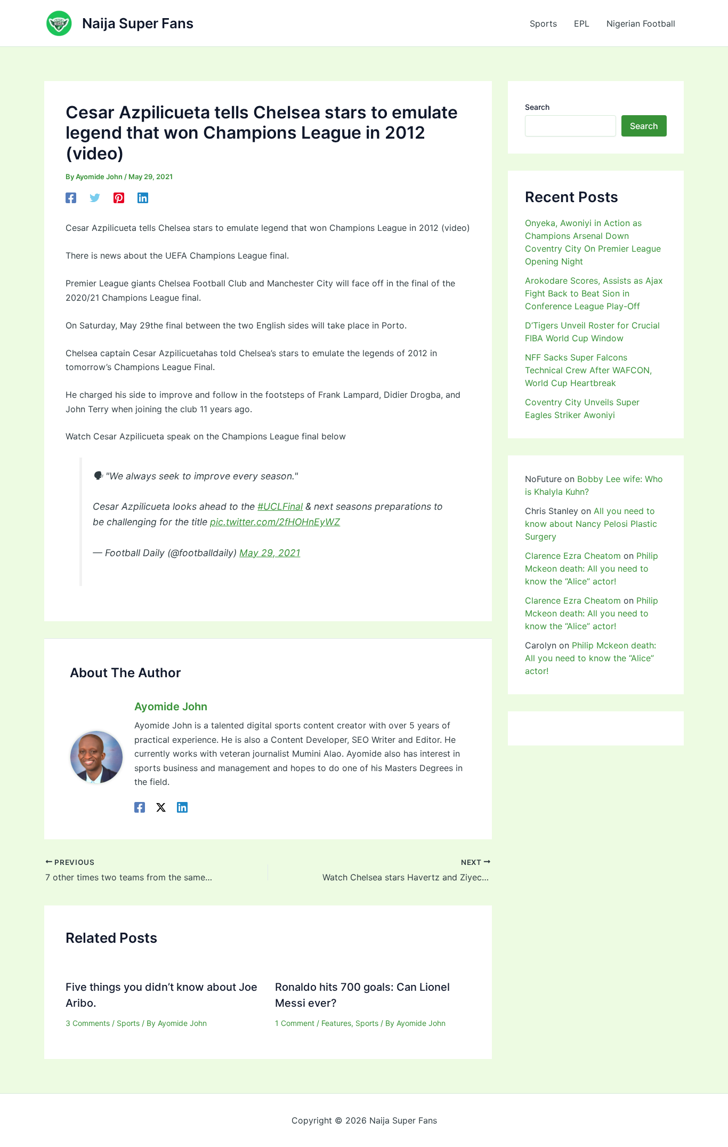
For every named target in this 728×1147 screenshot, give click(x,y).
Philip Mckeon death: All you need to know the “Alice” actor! (591, 568)
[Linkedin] (142, 197)
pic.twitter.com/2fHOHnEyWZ (275, 521)
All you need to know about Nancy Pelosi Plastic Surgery (591, 524)
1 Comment (294, 1023)
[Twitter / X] (161, 807)
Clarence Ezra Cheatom (573, 555)
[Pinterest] (119, 197)
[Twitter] (95, 197)
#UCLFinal (280, 506)
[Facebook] (71, 197)
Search (537, 106)
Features (336, 1023)
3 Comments (88, 1023)
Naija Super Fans (137, 23)
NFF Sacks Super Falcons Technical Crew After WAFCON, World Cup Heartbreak (588, 370)
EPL (581, 23)
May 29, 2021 (269, 552)
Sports (543, 23)
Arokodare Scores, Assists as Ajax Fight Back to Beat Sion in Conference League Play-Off (594, 293)
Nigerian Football (640, 23)
